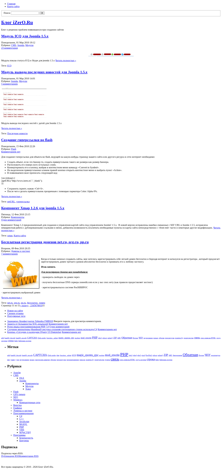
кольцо (155, 338)
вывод (13, 360)
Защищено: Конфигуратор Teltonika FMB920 (30, 321)
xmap (10, 235)
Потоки (135, 338)
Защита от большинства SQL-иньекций (27, 324)
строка (11, 340)
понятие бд (179, 338)
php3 (130, 355)
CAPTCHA (32, 338)
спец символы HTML (208, 338)
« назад (23, 305)
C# (20, 416)
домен (42, 303)
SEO (15, 397)
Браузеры (24, 440)
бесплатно (32, 303)
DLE (21, 378)
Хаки (28, 389)
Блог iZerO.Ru (17, 22)
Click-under (42, 338)
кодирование (148, 338)
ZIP (115, 338)
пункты (107, 360)
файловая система (24, 341)
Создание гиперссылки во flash (26, 140)
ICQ (9, 65)
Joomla (20, 45)
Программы (19, 435)
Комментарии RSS (29, 456)
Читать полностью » (65, 60)
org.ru (17, 303)
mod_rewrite (86, 338)
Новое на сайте (15, 310)
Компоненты (17, 217)
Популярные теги (16, 316)
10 (41, 305)
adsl (2, 338)
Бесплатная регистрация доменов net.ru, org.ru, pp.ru (45, 242)
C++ (21, 419)
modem (77, 338)
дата (17, 360)
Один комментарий (11, 220)
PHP (95, 337)
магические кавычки (42, 360)
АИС (119, 338)
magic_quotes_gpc (66, 338)
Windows (17, 399)
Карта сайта (13, 6)
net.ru (10, 303)
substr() (110, 338)
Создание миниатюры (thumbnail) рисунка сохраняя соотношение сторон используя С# (52, 329)
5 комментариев (9, 84)
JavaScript (24, 421)
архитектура (215, 355)
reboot (104, 338)
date (57, 355)
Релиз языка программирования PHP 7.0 (28, 326)
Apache (17, 372)
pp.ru (23, 303)
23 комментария (9, 48)
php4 (135, 355)
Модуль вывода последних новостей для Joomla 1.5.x (44, 72)
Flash (13, 149)
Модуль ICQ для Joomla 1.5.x (24, 36)
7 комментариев (9, 254)
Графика (17, 408)
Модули (29, 45)
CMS (13, 45)
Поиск (7, 13)
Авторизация (177, 355)
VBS (21, 429)
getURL (11, 201)
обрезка (161, 338)
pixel (143, 355)
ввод (9, 360)
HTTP (74, 355)
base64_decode (10, 338)
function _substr (52, 338)
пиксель (82, 360)
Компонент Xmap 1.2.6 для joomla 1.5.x (32, 208)
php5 (100, 338)
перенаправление (73, 360)
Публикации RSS (10, 456)
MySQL (23, 424)
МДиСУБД (25, 432)
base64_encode (21, 338)
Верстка (17, 405)
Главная (11, 3)
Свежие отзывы (15, 313)
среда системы (141, 360)
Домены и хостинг (20, 251)
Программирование (23, 413)
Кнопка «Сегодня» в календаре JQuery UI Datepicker (34, 332)
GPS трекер (19, 394)
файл (16, 341)
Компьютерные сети (29, 402)
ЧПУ (141, 338)
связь (197, 337)
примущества (188, 338)
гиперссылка (23, 201)
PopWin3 (149, 355)
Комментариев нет (10, 151)
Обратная (126, 337)
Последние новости (17, 133)
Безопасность (26, 438)
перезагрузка (169, 338)
